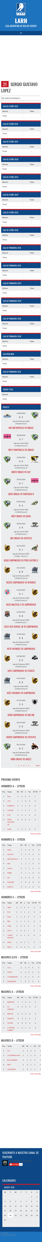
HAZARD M (11, 1069)
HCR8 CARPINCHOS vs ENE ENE (21, 715)
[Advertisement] (21, 57)
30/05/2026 (21, 479)
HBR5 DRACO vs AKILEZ (21, 759)
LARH (21, 20)
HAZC (9, 942)
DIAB (9, 829)
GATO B (10, 854)
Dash (9, 917)
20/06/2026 (21, 457)
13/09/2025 (21, 634)
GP (18, 792)
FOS (8, 912)
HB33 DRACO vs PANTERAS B (21, 494)
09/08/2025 (21, 656)
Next (38, 766)
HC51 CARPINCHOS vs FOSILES (21, 671)
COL (9, 968)
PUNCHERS (11, 981)
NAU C (9, 947)
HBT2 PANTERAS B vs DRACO (21, 450)
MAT (9, 1065)
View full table (35, 834)
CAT (9, 801)
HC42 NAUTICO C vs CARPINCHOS (21, 604)
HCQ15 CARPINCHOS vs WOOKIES (21, 582)
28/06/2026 (21, 435)
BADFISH (10, 1002)
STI (8, 1051)
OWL (9, 926)
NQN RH (10, 1018)
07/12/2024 (21, 700)
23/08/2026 (21, 413)
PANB (9, 873)
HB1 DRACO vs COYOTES (21, 538)
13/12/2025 (21, 568)
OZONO (10, 810)
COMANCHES (12, 977)
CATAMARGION (13, 1055)
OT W (35, 792)
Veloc (9, 850)
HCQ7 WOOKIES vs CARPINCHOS (21, 693)
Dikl (8, 921)
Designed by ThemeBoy (8, 1235)
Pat (8, 878)
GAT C (9, 931)
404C (9, 907)
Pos (3, 792)
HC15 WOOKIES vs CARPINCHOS (21, 648)
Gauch (9, 868)
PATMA (10, 1023)
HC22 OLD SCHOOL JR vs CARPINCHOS (21, 626)
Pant (9, 796)
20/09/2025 (21, 612)
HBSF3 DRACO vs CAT (21, 472)
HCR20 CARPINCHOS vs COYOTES (21, 737)
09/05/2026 (21, 502)
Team (9, 792)
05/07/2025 (21, 678)
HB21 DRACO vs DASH (21, 516)
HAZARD (10, 882)
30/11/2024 (21, 722)
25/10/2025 (21, 590)
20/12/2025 (21, 546)
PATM (9, 972)
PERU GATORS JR (10, 822)
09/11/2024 (21, 745)
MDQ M (10, 1014)
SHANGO (10, 806)
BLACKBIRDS (12, 1060)
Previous (5, 766)
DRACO (10, 887)
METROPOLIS (12, 859)
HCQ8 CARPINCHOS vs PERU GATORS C (21, 560)
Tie (29, 792)
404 (8, 864)
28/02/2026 (21, 524)
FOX (9, 815)
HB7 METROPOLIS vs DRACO (21, 428)
